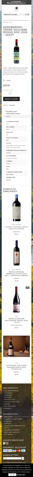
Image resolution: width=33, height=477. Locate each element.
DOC (7, 124)
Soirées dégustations (13, 419)
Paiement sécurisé (11, 430)
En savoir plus (21, 474)
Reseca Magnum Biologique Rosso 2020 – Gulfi (16, 320)
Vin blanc (8, 395)
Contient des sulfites (11, 158)
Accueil (5, 20)
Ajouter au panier (11, 99)
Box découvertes (11, 390)
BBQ (11, 145)
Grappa (7, 404)
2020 (7, 129)
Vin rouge (10, 20)
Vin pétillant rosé (12, 401)
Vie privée (8, 434)
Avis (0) (8, 116)
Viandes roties (17, 145)
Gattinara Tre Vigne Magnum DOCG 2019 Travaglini (16, 367)
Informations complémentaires (13, 112)
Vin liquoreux (10, 406)
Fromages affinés (15, 147)
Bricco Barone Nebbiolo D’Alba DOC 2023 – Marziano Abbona (16, 273)
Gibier (7, 145)
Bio (7, 134)
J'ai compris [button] (12, 474)
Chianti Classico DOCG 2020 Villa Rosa (16, 228)
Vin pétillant (9, 399)
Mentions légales (11, 432)
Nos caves (8, 417)
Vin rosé (7, 397)
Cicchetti (8, 408)
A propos (8, 421)
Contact (7, 423)
